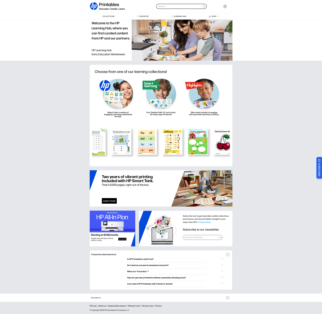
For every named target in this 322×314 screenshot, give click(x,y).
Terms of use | (148, 306)
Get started (122, 239)
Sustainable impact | (118, 306)
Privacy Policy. (204, 222)
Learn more (109, 200)
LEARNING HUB (180, 16)
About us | (103, 306)
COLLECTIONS (108, 16)
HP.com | (94, 306)
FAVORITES (144, 16)
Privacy (158, 306)
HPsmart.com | (135, 306)
